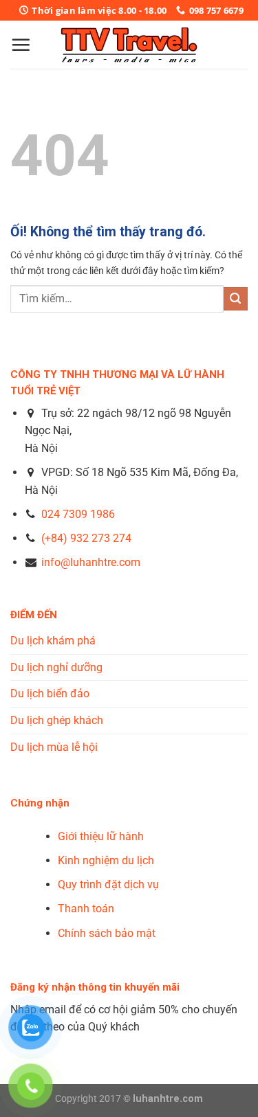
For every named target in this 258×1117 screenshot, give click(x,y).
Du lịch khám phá (53, 640)
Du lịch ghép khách (56, 720)
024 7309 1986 (78, 514)
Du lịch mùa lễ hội (54, 747)
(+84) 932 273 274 (86, 538)
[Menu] (20, 44)
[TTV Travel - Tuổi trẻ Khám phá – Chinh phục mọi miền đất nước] (129, 45)
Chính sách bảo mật (106, 933)
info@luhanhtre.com (89, 562)
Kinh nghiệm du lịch (106, 860)
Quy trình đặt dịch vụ (108, 884)
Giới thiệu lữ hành (101, 836)
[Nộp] (236, 299)
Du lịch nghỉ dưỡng (56, 667)
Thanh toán (86, 908)
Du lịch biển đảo (49, 693)
